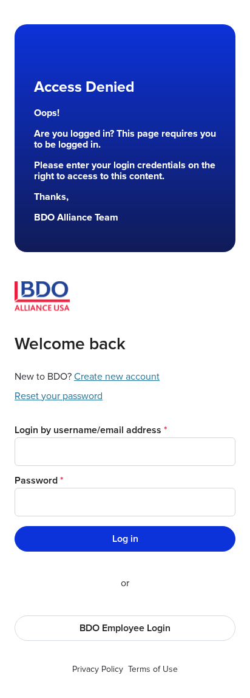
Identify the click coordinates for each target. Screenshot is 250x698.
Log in (125, 539)
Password (36, 480)
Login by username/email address (88, 430)
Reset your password (59, 396)
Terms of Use (153, 669)
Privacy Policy (97, 669)
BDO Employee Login (125, 628)
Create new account (117, 377)
